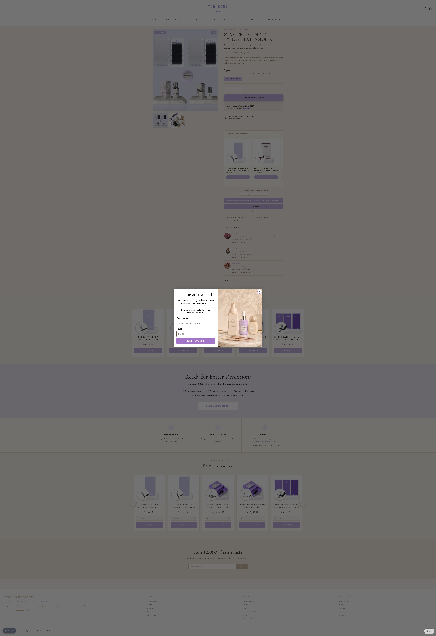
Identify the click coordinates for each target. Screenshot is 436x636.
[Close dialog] (259, 292)
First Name (182, 318)
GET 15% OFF (196, 341)
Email (179, 328)
